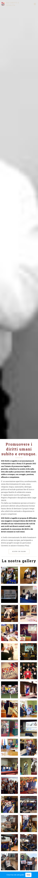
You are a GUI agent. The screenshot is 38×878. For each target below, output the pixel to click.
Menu (35, 4)
